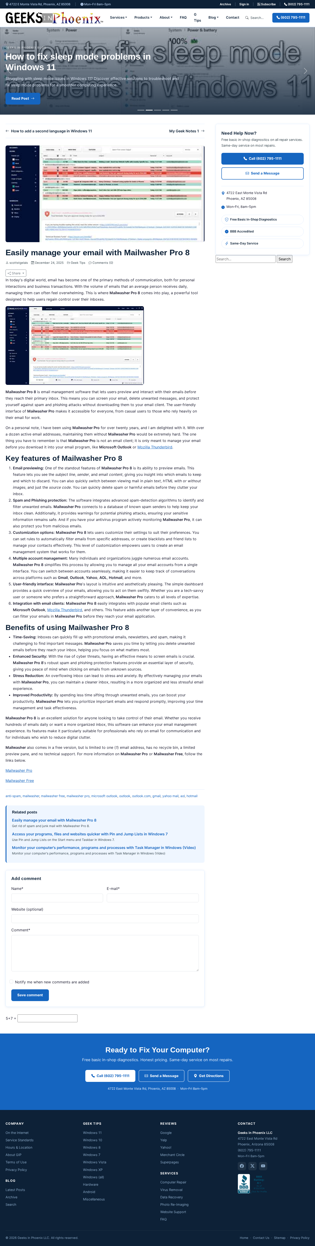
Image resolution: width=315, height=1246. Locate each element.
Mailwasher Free (20, 780)
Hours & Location (19, 1147)
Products (141, 17)
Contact (232, 17)
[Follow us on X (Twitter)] (252, 1166)
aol (182, 796)
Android (89, 1192)
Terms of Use (16, 1162)
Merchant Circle (172, 1155)
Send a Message (265, 173)
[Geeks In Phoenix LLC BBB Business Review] (253, 1183)
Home (244, 1238)
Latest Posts (15, 1190)
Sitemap (279, 1238)
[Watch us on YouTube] (263, 1166)
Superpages (169, 1162)
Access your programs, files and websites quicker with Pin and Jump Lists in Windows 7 (90, 834)
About (165, 17)
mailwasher (31, 796)
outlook (124, 796)
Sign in (244, 4)
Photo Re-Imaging (174, 1204)
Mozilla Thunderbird (154, 447)
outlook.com (141, 796)
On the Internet (17, 1133)
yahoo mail (170, 796)
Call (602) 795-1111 (265, 158)
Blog (212, 17)
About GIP (13, 1155)
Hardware (90, 1184)
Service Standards (20, 1140)
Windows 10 (92, 1140)
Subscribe (268, 4)
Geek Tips (78, 262)
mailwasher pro (78, 796)
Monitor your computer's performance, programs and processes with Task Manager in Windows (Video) (104, 847)
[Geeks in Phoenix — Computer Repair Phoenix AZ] (54, 18)
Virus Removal (171, 1190)
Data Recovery (171, 1197)
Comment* (20, 930)
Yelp (163, 1140)
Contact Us (261, 1238)
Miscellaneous (94, 1199)
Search (11, 1204)
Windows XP (93, 1170)
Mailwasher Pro (19, 770)
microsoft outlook (104, 796)
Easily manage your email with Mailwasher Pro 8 (54, 820)
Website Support (173, 1212)
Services (117, 17)
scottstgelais (18, 262)
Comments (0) (102, 262)
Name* (17, 888)
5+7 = (11, 1018)
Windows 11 (92, 1133)
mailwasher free (53, 796)
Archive (225, 4)
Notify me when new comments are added (52, 982)
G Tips (197, 17)
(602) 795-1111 (298, 4)
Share (16, 273)
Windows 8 (92, 1147)
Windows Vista (94, 1162)
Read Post (20, 98)
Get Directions (211, 1076)
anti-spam (13, 796)
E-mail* (113, 888)
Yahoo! (165, 1147)
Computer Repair (173, 1182)
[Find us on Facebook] (242, 1166)
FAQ (183, 17)
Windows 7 (91, 1155)
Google (166, 1133)
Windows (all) (93, 1177)
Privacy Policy (16, 1170)
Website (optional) (27, 909)
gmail (156, 796)
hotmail (192, 796)
